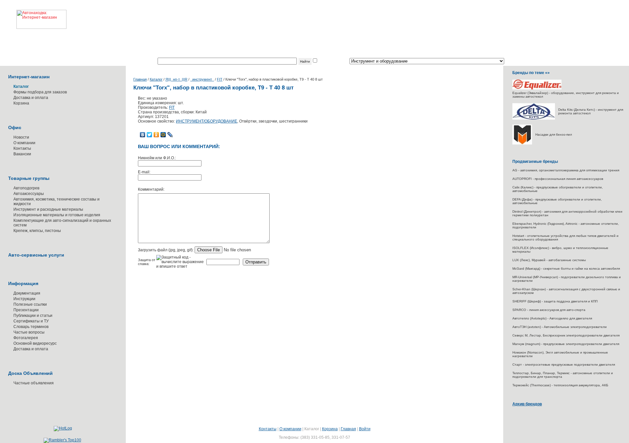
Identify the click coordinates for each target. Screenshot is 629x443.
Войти (365, 429)
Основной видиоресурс (35, 343)
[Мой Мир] (163, 134)
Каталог (156, 79)
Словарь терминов (30, 326)
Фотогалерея (25, 338)
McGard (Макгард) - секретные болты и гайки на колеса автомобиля (566, 268)
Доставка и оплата (30, 97)
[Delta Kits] (533, 118)
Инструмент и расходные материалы (48, 209)
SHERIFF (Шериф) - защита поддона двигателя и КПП (555, 301)
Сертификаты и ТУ (31, 321)
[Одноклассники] (156, 134)
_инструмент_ (202, 79)
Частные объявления (33, 383)
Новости (21, 137)
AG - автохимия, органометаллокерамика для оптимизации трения (565, 170)
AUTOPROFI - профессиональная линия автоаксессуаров (557, 179)
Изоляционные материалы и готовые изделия (56, 215)
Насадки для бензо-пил (553, 134)
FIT (219, 79)
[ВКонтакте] (142, 134)
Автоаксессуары (28, 193)
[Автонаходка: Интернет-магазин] (33, 14)
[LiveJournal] (170, 134)
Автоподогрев (26, 188)
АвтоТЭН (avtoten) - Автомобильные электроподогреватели (559, 327)
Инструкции (24, 299)
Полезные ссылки (30, 304)
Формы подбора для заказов (40, 92)
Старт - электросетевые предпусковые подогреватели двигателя (563, 364)
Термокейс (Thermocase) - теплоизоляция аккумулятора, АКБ (560, 385)
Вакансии (22, 154)
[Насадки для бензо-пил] (522, 143)
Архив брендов (527, 404)
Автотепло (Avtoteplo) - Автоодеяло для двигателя (552, 318)
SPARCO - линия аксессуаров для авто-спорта (548, 310)
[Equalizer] (537, 88)
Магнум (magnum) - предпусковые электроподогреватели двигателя (565, 344)
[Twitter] (149, 134)
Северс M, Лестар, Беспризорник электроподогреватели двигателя (565, 335)
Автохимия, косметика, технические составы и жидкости (56, 201)
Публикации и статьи (32, 315)
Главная (140, 79)
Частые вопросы (29, 332)
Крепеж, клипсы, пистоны (37, 230)
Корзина (21, 103)
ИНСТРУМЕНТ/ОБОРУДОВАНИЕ (206, 121)
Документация (26, 293)
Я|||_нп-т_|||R (176, 79)
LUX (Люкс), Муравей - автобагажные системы (549, 260)
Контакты (22, 148)
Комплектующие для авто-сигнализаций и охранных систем (62, 222)
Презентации (26, 310)
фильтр (325, 61)
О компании (24, 143)
